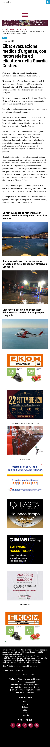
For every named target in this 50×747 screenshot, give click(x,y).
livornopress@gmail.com (29, 687)
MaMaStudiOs (28, 674)
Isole (19, 29)
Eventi (25, 712)
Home (4, 29)
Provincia (12, 29)
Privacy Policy (7, 670)
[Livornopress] (19, 8)
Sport (25, 709)
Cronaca (25, 704)
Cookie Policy (20, 670)
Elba (24, 29)
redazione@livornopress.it (29, 684)
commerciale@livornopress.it (29, 690)
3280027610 (30, 682)
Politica (25, 707)
